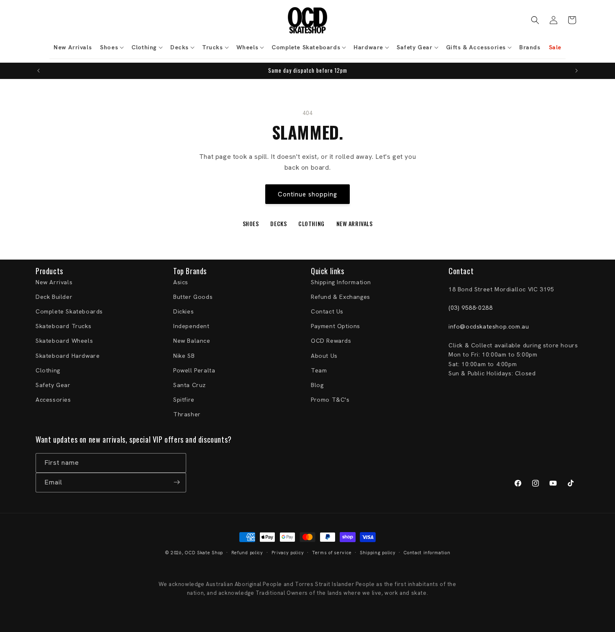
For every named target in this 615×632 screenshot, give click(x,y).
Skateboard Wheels (64, 341)
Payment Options (335, 326)
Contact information (427, 553)
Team (319, 370)
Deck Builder (54, 297)
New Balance (191, 341)
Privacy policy (288, 553)
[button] (111, 47)
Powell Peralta (194, 370)
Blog (317, 385)
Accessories (53, 399)
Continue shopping (307, 194)
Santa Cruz (189, 385)
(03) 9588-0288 (470, 308)
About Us (324, 355)
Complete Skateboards (69, 311)
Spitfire (184, 399)
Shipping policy (378, 553)
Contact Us (327, 311)
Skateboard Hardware (68, 355)
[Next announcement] (576, 71)
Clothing (311, 223)
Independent (191, 326)
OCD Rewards (331, 341)
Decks (278, 223)
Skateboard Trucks (63, 326)
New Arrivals (354, 223)
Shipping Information (341, 282)
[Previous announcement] (38, 71)
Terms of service (331, 553)
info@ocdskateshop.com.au (488, 326)
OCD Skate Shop (204, 553)
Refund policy (247, 553)
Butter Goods (193, 297)
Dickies (183, 311)
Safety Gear (53, 385)
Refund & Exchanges (340, 297)
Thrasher (187, 414)
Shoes (251, 223)
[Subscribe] (176, 482)
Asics (180, 282)
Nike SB (184, 355)
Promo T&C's (330, 399)
